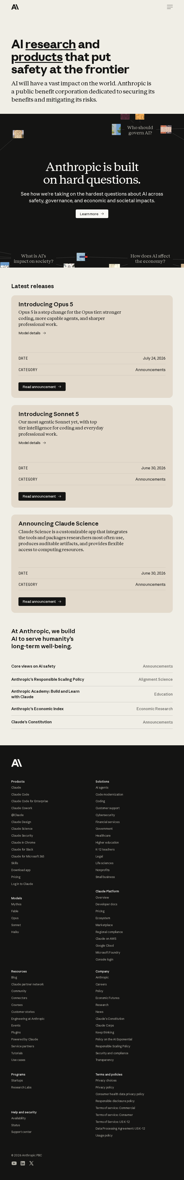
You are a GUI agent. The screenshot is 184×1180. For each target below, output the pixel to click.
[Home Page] (28, 7)
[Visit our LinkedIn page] (23, 1163)
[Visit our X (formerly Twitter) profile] (31, 1163)
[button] (170, 7)
